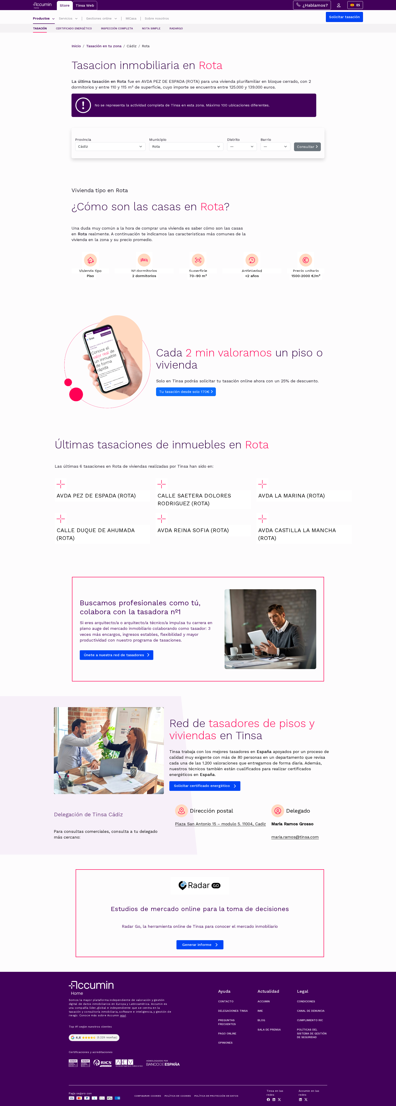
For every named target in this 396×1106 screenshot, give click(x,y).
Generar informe (197, 944)
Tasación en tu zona (103, 46)
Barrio (266, 139)
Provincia (83, 139)
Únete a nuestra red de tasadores (114, 655)
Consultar (306, 147)
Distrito (233, 139)
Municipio (157, 139)
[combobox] (355, 5)
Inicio (76, 46)
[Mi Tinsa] (338, 5)
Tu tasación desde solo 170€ (185, 391)
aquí (123, 1015)
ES (358, 5)
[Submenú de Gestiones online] (115, 19)
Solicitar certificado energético (202, 786)
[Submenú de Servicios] (76, 19)
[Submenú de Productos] (53, 19)
